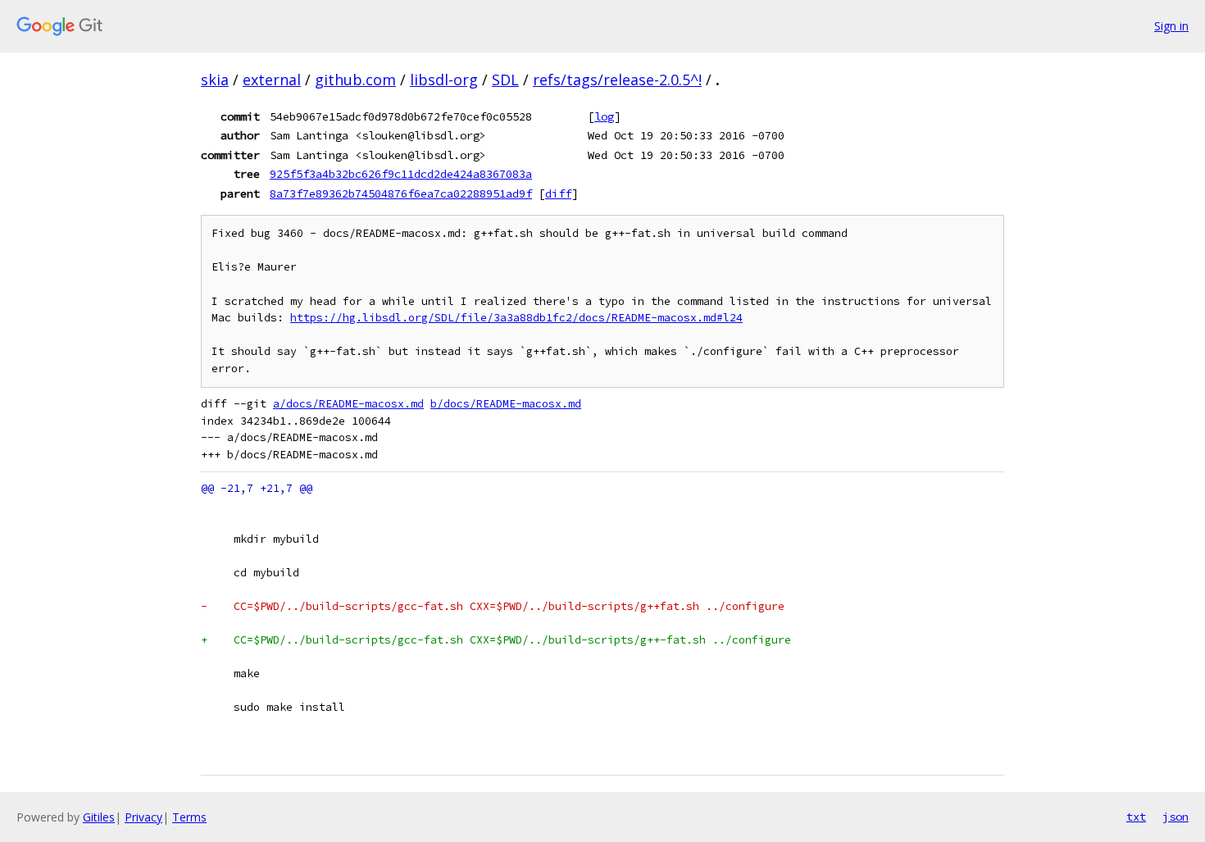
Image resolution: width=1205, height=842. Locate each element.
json (1175, 816)
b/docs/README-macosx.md (505, 404)
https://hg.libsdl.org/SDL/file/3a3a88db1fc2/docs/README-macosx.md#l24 (516, 318)
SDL (505, 79)
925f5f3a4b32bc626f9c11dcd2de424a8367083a (401, 173)
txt (1136, 816)
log (604, 116)
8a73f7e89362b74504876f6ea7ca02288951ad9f (401, 193)
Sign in (1171, 26)
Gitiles (99, 817)
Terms (189, 817)
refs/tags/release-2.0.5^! (617, 79)
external (272, 79)
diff (558, 193)
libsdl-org (444, 79)
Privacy (143, 817)
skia (215, 79)
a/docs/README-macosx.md (348, 404)
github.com (355, 79)
